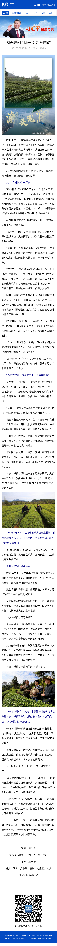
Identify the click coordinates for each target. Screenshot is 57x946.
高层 (28, 13)
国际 (51, 13)
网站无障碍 (51, 5)
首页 (5, 13)
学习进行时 (17, 13)
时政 (35, 13)
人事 (43, 13)
